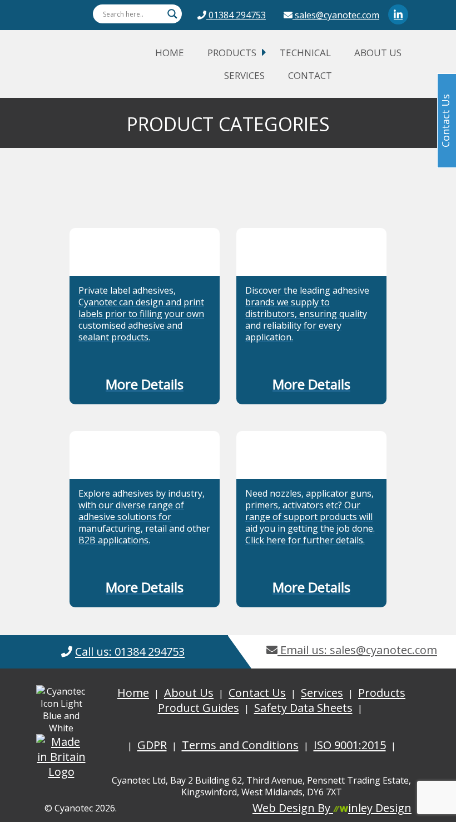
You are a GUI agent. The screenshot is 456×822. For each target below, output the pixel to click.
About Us (378, 52)
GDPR (152, 744)
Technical (305, 52)
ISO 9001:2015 (350, 744)
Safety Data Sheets (303, 707)
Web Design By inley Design (332, 807)
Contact (310, 75)
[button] (145, 386)
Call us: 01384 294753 (130, 651)
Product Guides (198, 707)
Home (169, 52)
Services (244, 75)
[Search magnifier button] (172, 14)
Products (231, 52)
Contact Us (257, 692)
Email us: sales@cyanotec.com (357, 649)
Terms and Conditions (240, 744)
